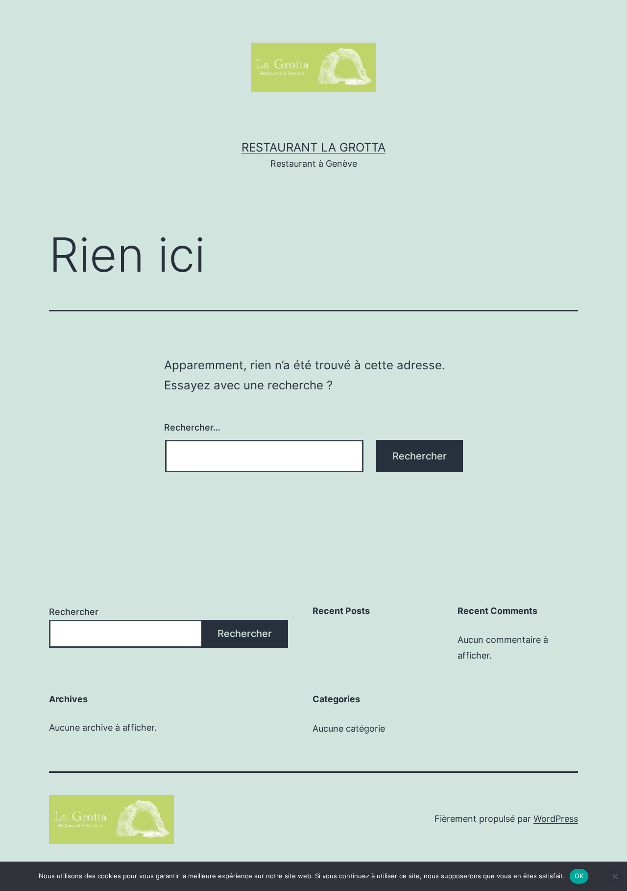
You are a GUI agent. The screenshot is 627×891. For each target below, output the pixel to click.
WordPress (555, 819)
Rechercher (73, 612)
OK (579, 876)
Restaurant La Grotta (313, 147)
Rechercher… (192, 427)
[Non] (615, 876)
